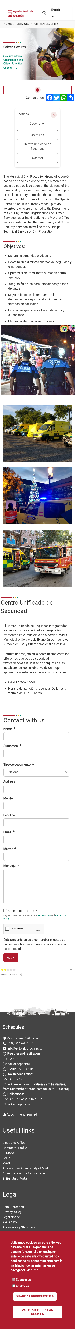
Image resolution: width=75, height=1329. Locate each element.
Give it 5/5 (14, 969)
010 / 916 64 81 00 (20, 1043)
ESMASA (9, 1153)
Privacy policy (12, 1212)
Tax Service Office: (20, 1074)
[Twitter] (56, 97)
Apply (11, 957)
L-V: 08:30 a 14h (13, 1079)
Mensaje (9, 866)
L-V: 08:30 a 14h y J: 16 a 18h (22, 1099)
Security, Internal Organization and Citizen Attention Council (13, 62)
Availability (10, 1222)
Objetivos (37, 135)
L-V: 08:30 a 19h (13, 1059)
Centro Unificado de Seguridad (37, 146)
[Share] (70, 97)
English (55, 9)
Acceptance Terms (21, 911)
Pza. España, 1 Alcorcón (23, 1038)
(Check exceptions (16, 1064)
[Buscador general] (44, 13)
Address (9, 781)
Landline (9, 815)
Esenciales (23, 1279)
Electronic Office (14, 1143)
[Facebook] (49, 97)
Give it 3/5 (8, 969)
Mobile (8, 798)
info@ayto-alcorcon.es (23, 1048)
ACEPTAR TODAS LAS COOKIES (37, 1311)
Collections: (16, 1094)
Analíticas (22, 1286)
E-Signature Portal (15, 1178)
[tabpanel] (37, 54)
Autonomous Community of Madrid (27, 1168)
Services (23, 24)
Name (8, 729)
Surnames (10, 746)
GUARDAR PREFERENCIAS (35, 1296)
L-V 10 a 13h (20, 1069)
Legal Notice (11, 1217)
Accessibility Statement (19, 1227)
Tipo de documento (17, 764)
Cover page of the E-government (25, 1173)
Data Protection (13, 1207)
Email (7, 832)
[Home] (10, 13)
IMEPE (7, 1158)
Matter (8, 849)
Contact (37, 158)
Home (7, 24)
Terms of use (44, 915)
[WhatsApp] (63, 97)
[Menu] (5, 13)
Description (38, 123)
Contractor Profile (15, 1148)
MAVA (7, 1163)
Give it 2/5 (5, 969)
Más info (32, 1270)
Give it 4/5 (11, 969)
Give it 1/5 (2, 969)
